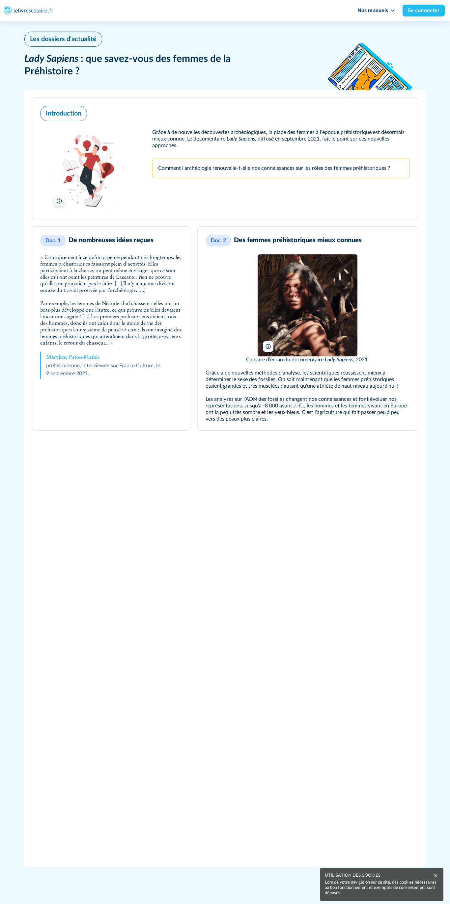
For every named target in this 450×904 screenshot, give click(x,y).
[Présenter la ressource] (404, 112)
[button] (225, 158)
